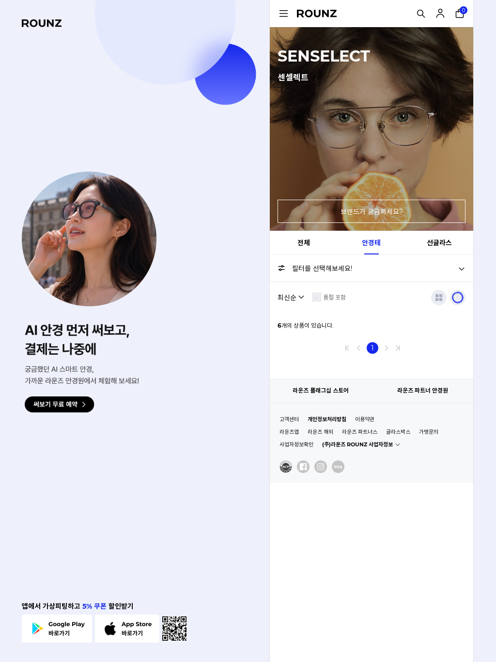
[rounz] (42, 23)
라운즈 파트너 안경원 (422, 390)
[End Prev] (347, 348)
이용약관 (364, 419)
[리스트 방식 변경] (439, 297)
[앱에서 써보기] (457, 297)
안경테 (371, 242)
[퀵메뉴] (283, 13)
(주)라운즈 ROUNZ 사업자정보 (357, 444)
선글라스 (439, 242)
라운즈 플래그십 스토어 (321, 390)
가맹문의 (428, 431)
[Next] (386, 348)
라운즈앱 (289, 431)
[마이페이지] (440, 13)
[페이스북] (303, 466)
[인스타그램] (320, 466)
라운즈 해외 (320, 431)
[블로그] (338, 466)
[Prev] (359, 348)
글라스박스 (398, 431)
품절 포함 (334, 297)
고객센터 (289, 419)
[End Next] (397, 348)
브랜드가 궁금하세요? (372, 211)
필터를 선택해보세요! (322, 268)
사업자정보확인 (296, 444)
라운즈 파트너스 (359, 431)
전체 (303, 242)
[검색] (421, 13)
